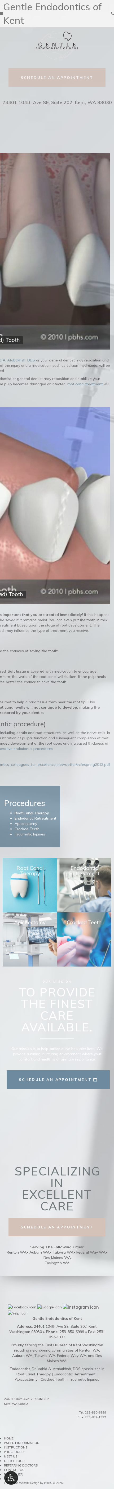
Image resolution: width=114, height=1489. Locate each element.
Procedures (14, 1452)
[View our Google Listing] (49, 1306)
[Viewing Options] (11, 1478)
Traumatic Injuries (84, 1379)
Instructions (16, 1447)
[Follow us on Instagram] (81, 1306)
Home (9, 1438)
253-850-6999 (95, 1412)
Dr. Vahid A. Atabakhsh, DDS (56, 1368)
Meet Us (10, 1456)
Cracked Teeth (53, 1379)
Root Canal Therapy (33, 1374)
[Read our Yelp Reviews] (18, 1313)
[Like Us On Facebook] (22, 1306)
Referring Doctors (21, 1465)
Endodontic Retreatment (74, 1374)
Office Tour (14, 1461)
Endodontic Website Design (21, 1483)
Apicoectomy (26, 1379)
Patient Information (22, 1443)
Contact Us (14, 1470)
